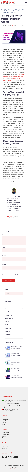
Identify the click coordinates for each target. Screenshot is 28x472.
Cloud (6, 305)
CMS (6, 308)
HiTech (4, 422)
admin (15, 25)
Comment (5, 234)
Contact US (5, 446)
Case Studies (5, 434)
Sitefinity (22, 25)
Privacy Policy (14, 469)
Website (4, 264)
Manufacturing (5, 419)
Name (4, 247)
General (7, 321)
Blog (3, 438)
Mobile (6, 325)
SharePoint (8, 328)
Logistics (4, 421)
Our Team (4, 448)
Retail (3, 424)
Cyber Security (9, 312)
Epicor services (9, 318)
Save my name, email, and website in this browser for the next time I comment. (13, 275)
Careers (4, 436)
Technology (8, 334)
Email (4, 255)
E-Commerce (8, 315)
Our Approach (5, 432)
